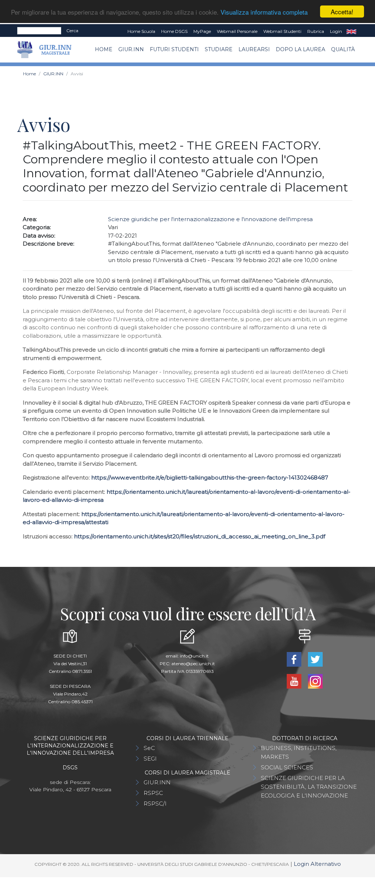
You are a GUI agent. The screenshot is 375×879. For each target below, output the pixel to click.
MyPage (202, 31)
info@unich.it (194, 656)
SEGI (150, 758)
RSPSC (153, 792)
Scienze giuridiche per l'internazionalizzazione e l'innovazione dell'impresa (210, 219)
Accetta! (342, 11)
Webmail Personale (237, 31)
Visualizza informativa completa (264, 11)
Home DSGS (174, 31)
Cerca (72, 30)
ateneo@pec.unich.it (193, 663)
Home (103, 49)
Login (336, 31)
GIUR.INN (131, 49)
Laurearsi (254, 49)
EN (351, 31)
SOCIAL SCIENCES (287, 767)
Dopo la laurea (300, 49)
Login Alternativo (317, 863)
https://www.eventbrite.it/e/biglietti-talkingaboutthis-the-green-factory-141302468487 (209, 477)
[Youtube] (295, 680)
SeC (149, 748)
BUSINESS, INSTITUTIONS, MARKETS (299, 752)
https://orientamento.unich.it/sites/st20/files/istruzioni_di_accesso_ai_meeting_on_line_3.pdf (199, 536)
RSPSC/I (155, 803)
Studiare (219, 49)
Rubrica (315, 31)
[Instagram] (315, 680)
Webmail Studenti (282, 31)
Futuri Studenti (174, 49)
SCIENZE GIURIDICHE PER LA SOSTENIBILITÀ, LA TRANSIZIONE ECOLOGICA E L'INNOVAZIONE (309, 786)
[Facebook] (295, 658)
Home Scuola (141, 31)
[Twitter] (315, 658)
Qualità (343, 49)
